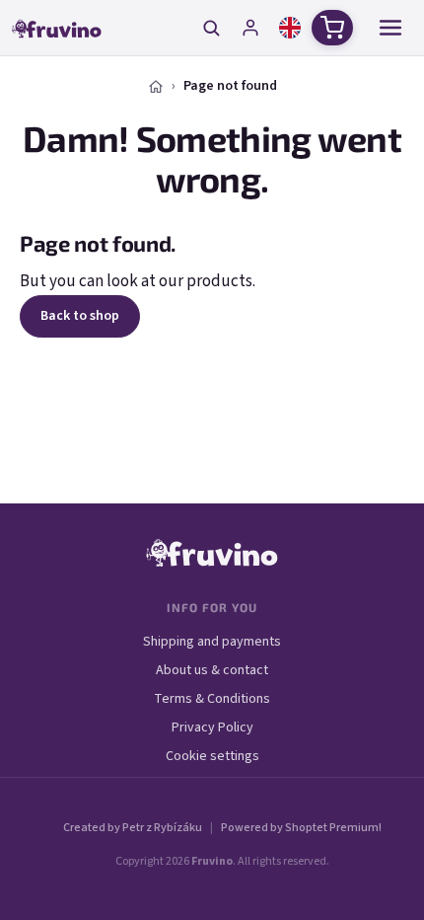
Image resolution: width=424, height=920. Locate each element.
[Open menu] (390, 27)
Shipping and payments (212, 642)
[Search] (211, 27)
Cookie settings (212, 756)
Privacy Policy (212, 727)
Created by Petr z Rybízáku (132, 827)
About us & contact (212, 670)
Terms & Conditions (212, 699)
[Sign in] (250, 27)
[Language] (290, 27)
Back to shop (79, 316)
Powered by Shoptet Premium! (301, 827)
